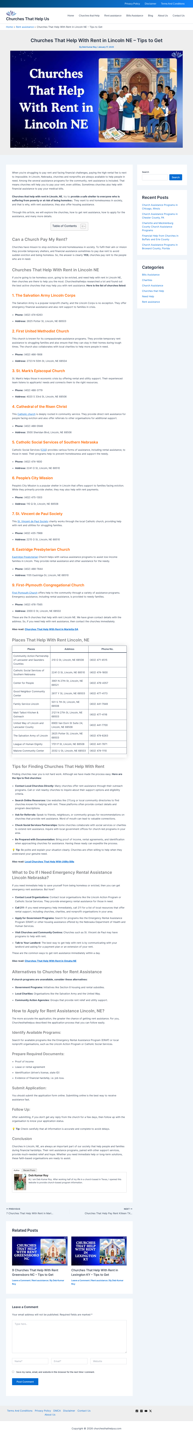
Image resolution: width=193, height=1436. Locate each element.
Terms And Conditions (173, 3)
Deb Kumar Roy (38, 1175)
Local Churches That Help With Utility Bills (49, 861)
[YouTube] (146, 1411)
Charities (147, 280)
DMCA (57, 1410)
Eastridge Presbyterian (25, 556)
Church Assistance (152, 285)
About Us (163, 15)
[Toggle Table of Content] (81, 226)
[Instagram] (141, 1411)
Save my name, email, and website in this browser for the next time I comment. (55, 1372)
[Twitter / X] (150, 1411)
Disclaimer (150, 3)
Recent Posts (29, 1170)
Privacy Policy (132, 3)
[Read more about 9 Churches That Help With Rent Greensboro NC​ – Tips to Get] (40, 1250)
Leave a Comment (21, 1280)
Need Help (148, 296)
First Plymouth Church (24, 592)
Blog (150, 15)
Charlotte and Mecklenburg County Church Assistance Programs (157, 227)
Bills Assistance (134, 15)
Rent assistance (113, 15)
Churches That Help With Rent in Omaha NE (50, 960)
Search (145, 172)
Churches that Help (89, 15)
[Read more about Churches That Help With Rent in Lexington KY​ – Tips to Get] (99, 1250)
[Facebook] (137, 1411)
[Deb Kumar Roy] (20, 1181)
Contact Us (179, 15)
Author (16, 1170)
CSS (43, 449)
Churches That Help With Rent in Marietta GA (51, 629)
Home (71, 15)
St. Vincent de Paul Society (32, 521)
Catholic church (26, 414)
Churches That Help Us (27, 18)
